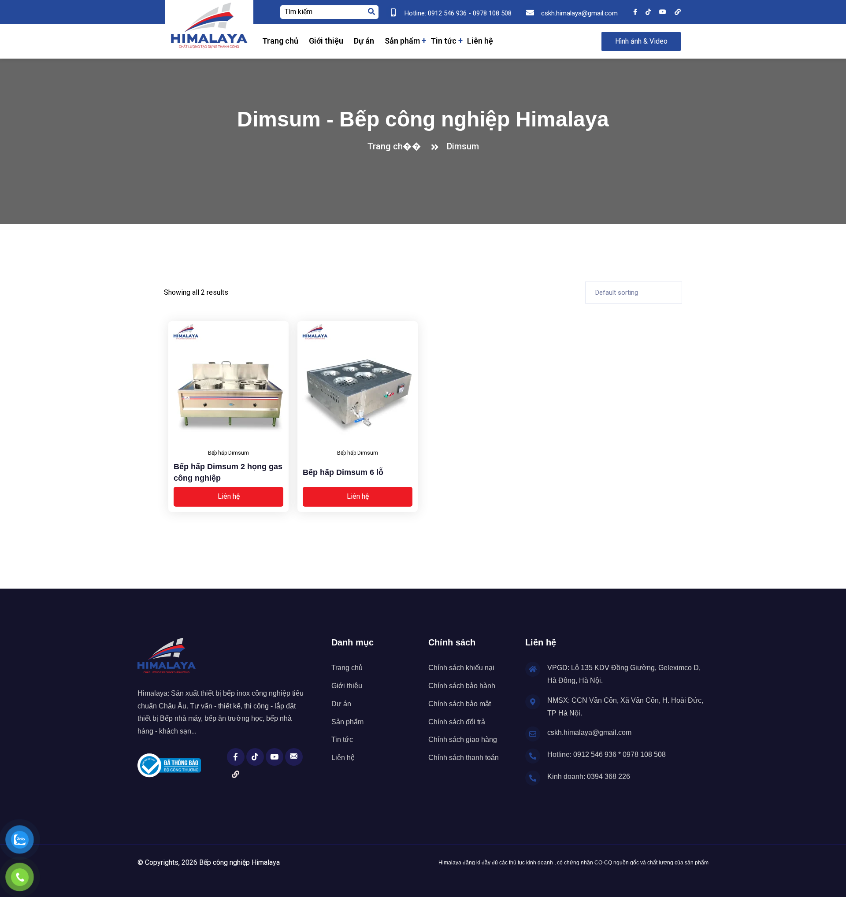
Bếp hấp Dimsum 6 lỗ (343, 472)
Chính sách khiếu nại (461, 667)
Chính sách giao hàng (462, 739)
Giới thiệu (326, 40)
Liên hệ (480, 40)
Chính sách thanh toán (463, 757)
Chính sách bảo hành (461, 685)
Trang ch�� (396, 146)
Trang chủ (280, 40)
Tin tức (443, 40)
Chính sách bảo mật (459, 704)
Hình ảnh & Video (641, 41)
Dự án (364, 40)
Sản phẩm (402, 40)
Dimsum (463, 146)
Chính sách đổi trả (456, 722)
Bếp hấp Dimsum (228, 453)
